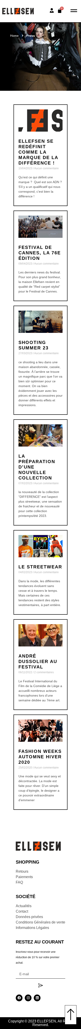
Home (14, 35)
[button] (74, 11)
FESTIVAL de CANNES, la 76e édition (39, 253)
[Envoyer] (40, 985)
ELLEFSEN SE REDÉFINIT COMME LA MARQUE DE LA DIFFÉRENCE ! (38, 152)
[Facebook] (19, 998)
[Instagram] (28, 998)
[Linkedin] (37, 998)
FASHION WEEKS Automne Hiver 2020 (40, 757)
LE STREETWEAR (40, 566)
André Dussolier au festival (37, 661)
